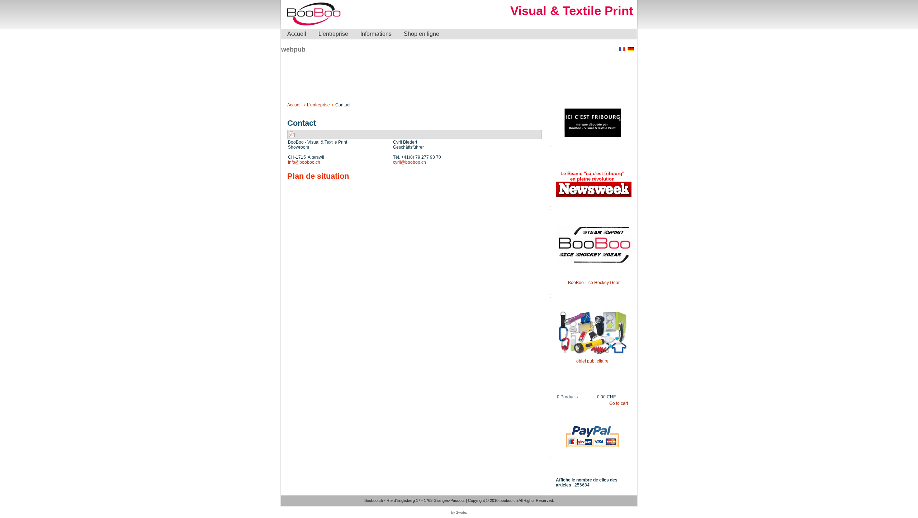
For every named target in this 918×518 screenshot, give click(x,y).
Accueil (294, 104)
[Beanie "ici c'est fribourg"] (593, 195)
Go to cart (618, 403)
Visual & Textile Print (571, 11)
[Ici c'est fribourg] (592, 135)
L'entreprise (318, 104)
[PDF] (291, 134)
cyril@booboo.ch (409, 162)
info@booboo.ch (304, 162)
